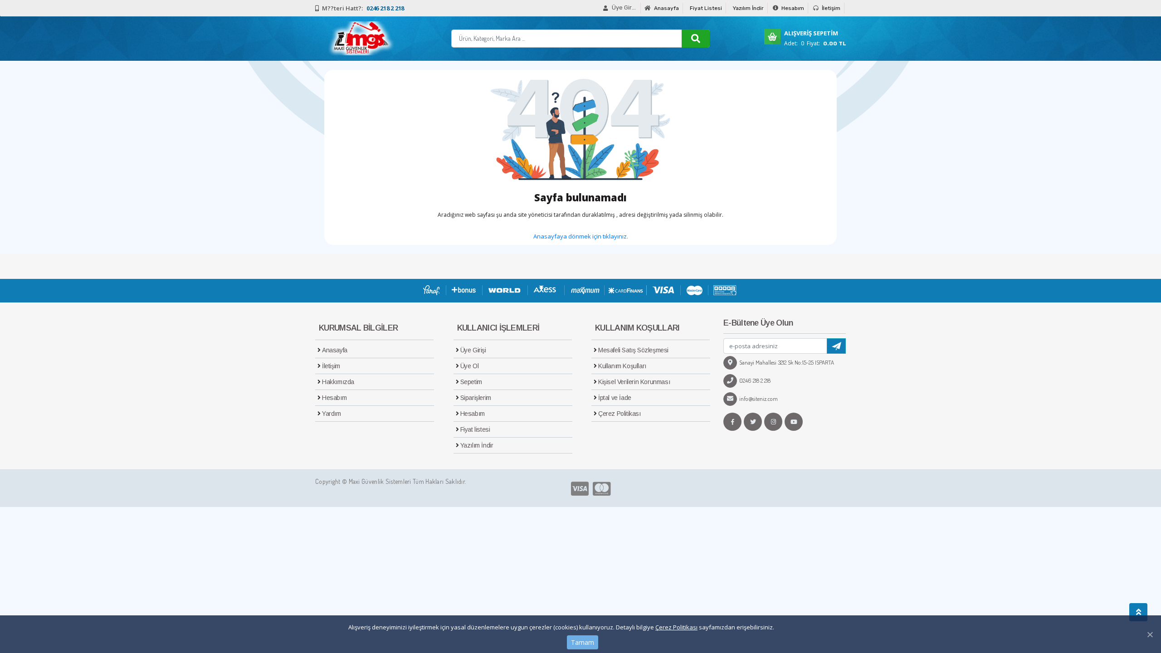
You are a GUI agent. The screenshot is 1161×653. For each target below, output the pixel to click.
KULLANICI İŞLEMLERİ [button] (498, 327)
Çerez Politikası (676, 627)
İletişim (830, 8)
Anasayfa (666, 8)
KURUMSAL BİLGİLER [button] (358, 327)
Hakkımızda (338, 381)
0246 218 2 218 (755, 380)
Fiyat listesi (475, 429)
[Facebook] (732, 422)
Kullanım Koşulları (622, 366)
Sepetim (471, 381)
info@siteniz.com (758, 398)
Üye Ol (469, 366)
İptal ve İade (614, 397)
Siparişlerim (475, 397)
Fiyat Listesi (706, 8)
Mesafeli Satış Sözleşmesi (633, 350)
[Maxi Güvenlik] (359, 38)
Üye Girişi (473, 350)
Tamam (582, 642)
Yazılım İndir (748, 8)
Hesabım (792, 8)
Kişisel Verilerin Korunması (634, 381)
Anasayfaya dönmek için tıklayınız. (580, 236)
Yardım (331, 413)
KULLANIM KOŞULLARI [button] (637, 327)
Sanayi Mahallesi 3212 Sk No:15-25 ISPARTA (786, 362)
